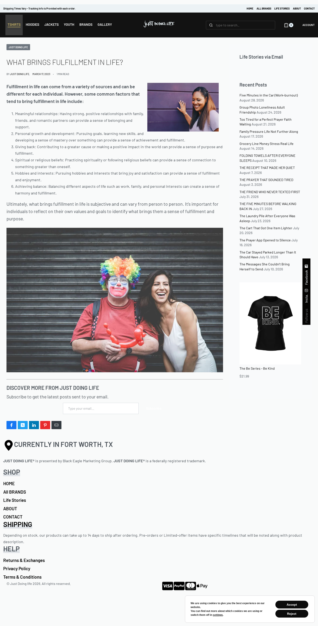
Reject (291, 613)
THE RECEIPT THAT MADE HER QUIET (267, 167)
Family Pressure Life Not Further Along (268, 131)
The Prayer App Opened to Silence (265, 240)
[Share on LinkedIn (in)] (34, 425)
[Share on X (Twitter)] (23, 425)
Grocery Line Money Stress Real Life (266, 143)
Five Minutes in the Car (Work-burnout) (268, 95)
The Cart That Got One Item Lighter (265, 228)
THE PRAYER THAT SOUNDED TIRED (266, 180)
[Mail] (56, 425)
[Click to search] (211, 25)
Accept (292, 604)
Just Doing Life (18, 47)
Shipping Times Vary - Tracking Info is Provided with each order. (39, 8)
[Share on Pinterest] (45, 425)
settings (218, 614)
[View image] (114, 299)
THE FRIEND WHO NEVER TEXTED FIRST (269, 192)
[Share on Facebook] (11, 425)
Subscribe (154, 408)
